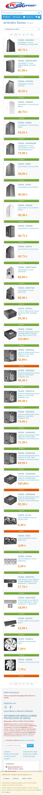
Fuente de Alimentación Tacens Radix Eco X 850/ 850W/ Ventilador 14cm (28, 416)
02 (20, 34)
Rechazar (16, 778)
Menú (7, 17)
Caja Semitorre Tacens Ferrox (28, 228)
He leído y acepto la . (20, 740)
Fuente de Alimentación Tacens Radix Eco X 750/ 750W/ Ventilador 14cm (28, 395)
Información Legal (30, 752)
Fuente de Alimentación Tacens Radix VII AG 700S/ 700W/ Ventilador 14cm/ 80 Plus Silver (28, 457)
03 (23, 34)
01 (16, 34)
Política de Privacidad (27, 735)
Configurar (6, 778)
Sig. (32, 34)
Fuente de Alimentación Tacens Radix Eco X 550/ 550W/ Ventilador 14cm (28, 354)
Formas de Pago (29, 756)
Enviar (30, 745)
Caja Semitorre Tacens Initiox (28, 249)
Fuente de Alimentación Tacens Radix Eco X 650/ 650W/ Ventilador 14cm (28, 375)
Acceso (18, 17)
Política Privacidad (11, 754)
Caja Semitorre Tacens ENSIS (28, 187)
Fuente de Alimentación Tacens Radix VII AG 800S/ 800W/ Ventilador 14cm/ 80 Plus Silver (28, 499)
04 (27, 34)
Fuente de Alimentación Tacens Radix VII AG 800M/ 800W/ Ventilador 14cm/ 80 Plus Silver (28, 478)
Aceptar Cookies (27, 778)
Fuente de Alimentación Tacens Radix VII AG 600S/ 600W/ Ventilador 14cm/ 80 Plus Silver (28, 437)
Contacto (29, 17)
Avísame (21, 366)
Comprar (21, 56)
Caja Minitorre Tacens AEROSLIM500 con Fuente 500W (27, 65)
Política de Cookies (30, 754)
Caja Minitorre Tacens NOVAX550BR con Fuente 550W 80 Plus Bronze (26, 147)
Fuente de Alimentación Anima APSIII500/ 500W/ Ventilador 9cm (28, 313)
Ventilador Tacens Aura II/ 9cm (28, 662)
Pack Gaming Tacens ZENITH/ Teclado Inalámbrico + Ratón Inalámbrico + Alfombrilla (28, 581)
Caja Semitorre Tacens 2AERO (28, 166)
